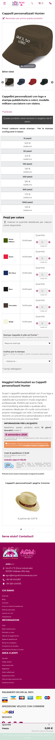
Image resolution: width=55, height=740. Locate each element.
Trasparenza (6, 617)
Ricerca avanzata (8, 610)
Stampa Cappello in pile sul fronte (20, 335)
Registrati (5, 669)
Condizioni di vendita (10, 646)
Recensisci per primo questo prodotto (24, 18)
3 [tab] (29, 530)
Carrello (5, 658)
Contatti (5, 603)
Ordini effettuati (8, 672)
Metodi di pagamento (10, 636)
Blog (3, 599)
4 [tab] (33, 530)
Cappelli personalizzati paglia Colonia (27, 483)
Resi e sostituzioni (8, 629)
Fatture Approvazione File (12, 679)
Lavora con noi (7, 613)
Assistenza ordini (8, 676)
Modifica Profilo (8, 683)
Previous (2, 82)
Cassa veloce (6, 662)
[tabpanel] (27, 502)
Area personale (7, 665)
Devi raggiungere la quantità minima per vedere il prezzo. (27, 736)
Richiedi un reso (8, 632)
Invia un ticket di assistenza (12, 606)
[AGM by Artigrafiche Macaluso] (18, 3)
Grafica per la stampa (14, 351)
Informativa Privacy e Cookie (12, 650)
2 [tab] (25, 530)
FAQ (3, 625)
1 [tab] (21, 530)
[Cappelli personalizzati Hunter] (9, 82)
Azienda (5, 596)
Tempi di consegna (9, 643)
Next (52, 82)
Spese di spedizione (9, 639)
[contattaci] (50, 3)
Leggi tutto (8, 112)
